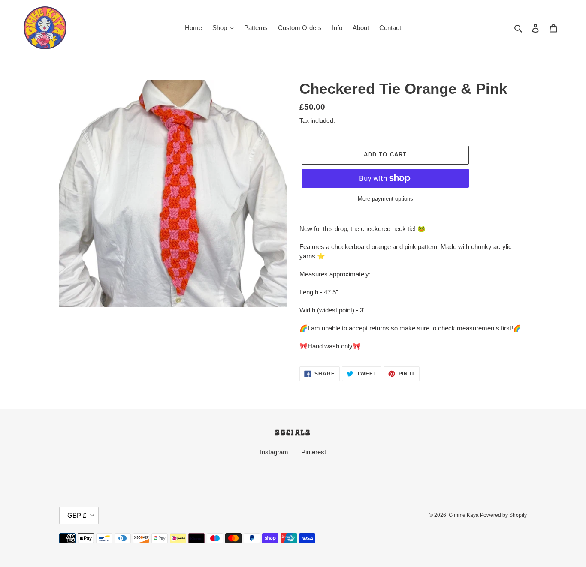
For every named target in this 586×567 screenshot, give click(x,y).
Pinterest (313, 452)
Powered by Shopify (503, 515)
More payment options (385, 198)
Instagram (274, 452)
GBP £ (76, 515)
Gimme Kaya (464, 515)
